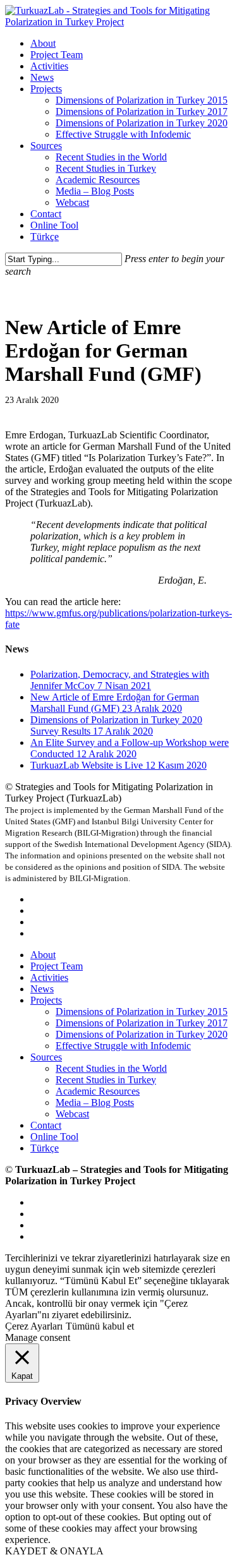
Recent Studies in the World (111, 1068)
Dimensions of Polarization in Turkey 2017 (142, 1023)
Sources (46, 1057)
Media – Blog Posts (95, 1102)
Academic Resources (98, 1091)
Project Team (56, 966)
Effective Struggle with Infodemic (123, 1045)
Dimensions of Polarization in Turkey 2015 (142, 1011)
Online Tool (54, 1136)
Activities (49, 977)
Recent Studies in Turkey (106, 1079)
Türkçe (44, 1148)
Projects (46, 1000)
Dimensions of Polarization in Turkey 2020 (142, 1034)
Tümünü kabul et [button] (100, 1326)
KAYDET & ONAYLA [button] (54, 1551)
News (42, 988)
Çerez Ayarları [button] (34, 1326)
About (43, 954)
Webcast (72, 1113)
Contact (45, 1125)
